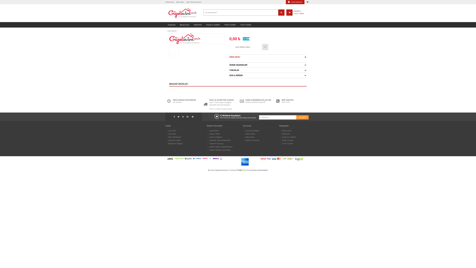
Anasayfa (171, 25)
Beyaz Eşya (184, 25)
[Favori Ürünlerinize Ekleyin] (265, 47)
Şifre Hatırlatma (174, 137)
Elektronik (198, 25)
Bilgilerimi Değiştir (175, 144)
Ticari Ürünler (245, 25)
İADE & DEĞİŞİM (236, 75)
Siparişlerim (214, 131)
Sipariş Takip (214, 134)
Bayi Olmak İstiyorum (194, 2)
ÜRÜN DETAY (234, 57)
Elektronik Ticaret (228, 170)
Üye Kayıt (172, 131)
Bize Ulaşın (180, 2)
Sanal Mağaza (215, 170)
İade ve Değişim (215, 137)
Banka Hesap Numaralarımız (221, 147)
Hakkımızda (169, 2)
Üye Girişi (172, 134)
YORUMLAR (234, 70)
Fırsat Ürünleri (230, 25)
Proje (241, 170)
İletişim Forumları (253, 140)
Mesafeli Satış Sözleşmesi (219, 140)
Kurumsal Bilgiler (252, 131)
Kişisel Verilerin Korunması (220, 150)
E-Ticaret (248, 170)
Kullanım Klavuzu (216, 144)
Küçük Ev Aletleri (213, 25)
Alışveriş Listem (174, 140)
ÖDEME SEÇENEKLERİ (238, 65)
